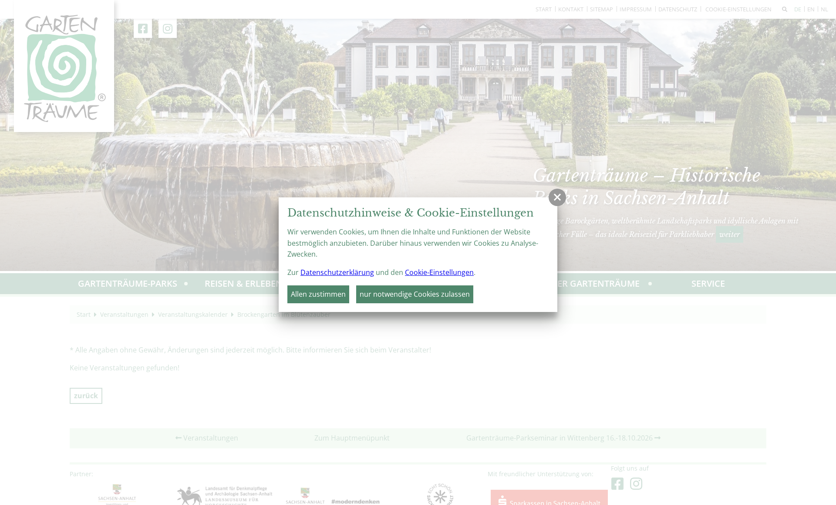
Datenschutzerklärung (337, 272)
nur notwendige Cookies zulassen (415, 294)
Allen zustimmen (318, 294)
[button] (557, 197)
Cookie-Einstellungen (439, 272)
